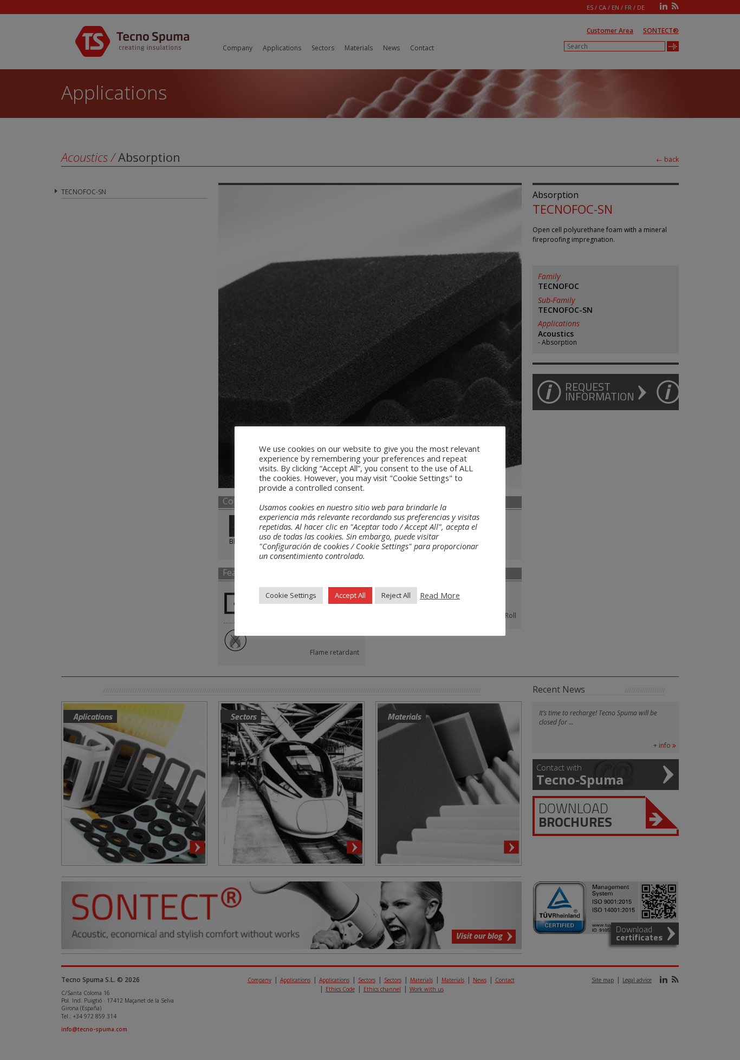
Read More (440, 595)
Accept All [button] (350, 595)
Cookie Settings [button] (290, 595)
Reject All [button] (396, 595)
